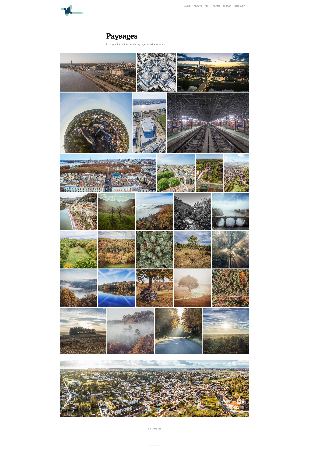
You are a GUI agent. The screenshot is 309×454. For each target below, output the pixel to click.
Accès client (239, 6)
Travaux (198, 6)
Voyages (216, 6)
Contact (227, 6)
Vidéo (207, 6)
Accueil (187, 6)
